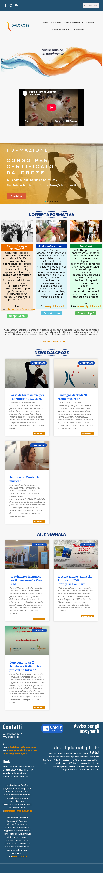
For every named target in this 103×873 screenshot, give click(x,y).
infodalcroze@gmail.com (22, 747)
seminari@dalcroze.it (89, 306)
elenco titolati (19, 856)
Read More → (39, 434)
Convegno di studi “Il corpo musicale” (72, 397)
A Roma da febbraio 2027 (32, 180)
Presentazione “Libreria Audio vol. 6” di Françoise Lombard (75, 580)
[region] (51, 173)
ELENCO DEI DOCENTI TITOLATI (51, 341)
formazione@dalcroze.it (22, 309)
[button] (12, 196)
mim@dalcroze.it (54, 306)
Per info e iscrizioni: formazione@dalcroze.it (41, 185)
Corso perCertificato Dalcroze (30, 166)
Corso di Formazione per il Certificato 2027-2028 (26, 397)
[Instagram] (10, 5)
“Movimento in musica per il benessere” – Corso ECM (26, 580)
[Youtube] (16, 5)
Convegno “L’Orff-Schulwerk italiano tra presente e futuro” (25, 666)
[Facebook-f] (5, 5)
